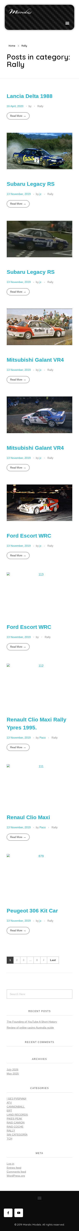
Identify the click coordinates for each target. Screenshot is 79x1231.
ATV (9, 1102)
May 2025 (13, 1073)
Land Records (17, 1114)
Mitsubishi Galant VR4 (35, 360)
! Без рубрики (16, 1098)
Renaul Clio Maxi (28, 817)
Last (53, 960)
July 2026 (12, 1069)
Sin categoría (17, 1134)
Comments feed (16, 1171)
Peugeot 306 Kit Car (32, 911)
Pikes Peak (14, 1118)
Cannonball (16, 1106)
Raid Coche (15, 1126)
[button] (67, 23)
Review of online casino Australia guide (30, 1027)
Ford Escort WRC (29, 536)
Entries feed (14, 1167)
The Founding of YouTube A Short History (32, 1021)
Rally (40, 106)
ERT (9, 1110)
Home (12, 45)
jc (41, 193)
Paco (43, 737)
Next (43, 960)
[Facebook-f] (8, 1213)
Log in (10, 1163)
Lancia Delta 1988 (30, 96)
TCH (9, 1138)
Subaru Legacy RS (31, 184)
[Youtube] (18, 1213)
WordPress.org (16, 1175)
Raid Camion (16, 1122)
